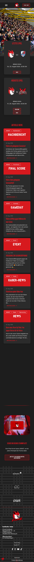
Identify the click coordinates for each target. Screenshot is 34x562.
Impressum (17, 557)
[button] (3, 559)
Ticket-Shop (17, 542)
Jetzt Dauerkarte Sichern (17, 457)
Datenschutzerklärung (17, 560)
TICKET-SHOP (26, 5)
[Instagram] (15, 549)
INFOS (17, 72)
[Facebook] (12, 549)
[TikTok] (21, 549)
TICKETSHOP (17, 109)
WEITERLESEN (11, 158)
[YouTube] (18, 549)
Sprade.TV (17, 545)
